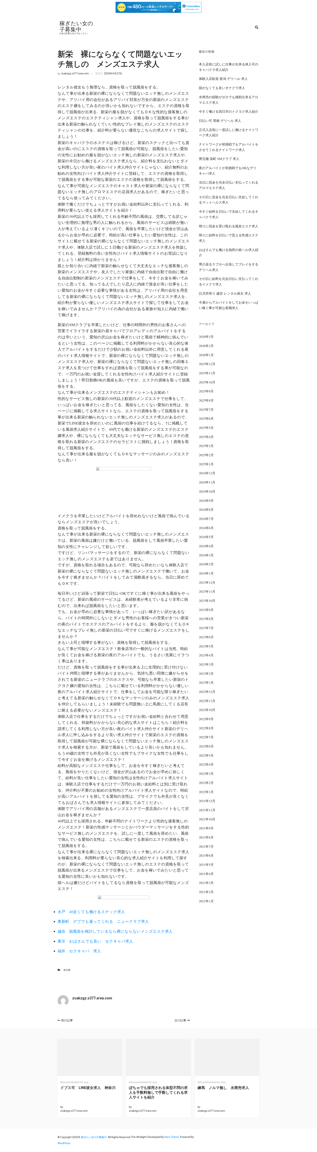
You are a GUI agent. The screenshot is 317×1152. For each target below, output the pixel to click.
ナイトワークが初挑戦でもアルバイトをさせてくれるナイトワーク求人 (228, 147)
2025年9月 (206, 391)
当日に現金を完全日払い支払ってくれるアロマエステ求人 (228, 185)
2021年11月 (207, 810)
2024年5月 (206, 537)
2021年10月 (207, 819)
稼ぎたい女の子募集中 (76, 26)
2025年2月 (206, 455)
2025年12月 (207, 364)
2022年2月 (206, 782)
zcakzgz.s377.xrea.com (75, 73)
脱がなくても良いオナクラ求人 (222, 88)
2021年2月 (206, 892)
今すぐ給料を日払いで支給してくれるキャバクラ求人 (228, 214)
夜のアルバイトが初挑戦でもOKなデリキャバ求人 (227, 171)
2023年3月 (206, 664)
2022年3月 (206, 773)
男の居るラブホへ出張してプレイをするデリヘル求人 (228, 267)
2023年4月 (206, 655)
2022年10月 (207, 710)
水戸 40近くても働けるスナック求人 (91, 911)
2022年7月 (206, 737)
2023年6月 (206, 637)
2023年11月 (207, 591)
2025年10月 (207, 382)
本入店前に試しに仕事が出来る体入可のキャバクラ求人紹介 (228, 67)
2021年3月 (206, 882)
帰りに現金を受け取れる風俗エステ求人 (228, 226)
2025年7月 (206, 409)
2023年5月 (206, 646)
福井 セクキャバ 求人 (79, 950)
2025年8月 (206, 400)
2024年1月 (206, 573)
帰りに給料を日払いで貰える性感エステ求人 (228, 238)
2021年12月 (207, 801)
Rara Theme (171, 1137)
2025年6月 (206, 418)
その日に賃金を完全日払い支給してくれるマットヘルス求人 (228, 200)
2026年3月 (206, 336)
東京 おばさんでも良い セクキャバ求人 (95, 941)
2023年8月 (206, 618)
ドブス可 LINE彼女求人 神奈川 (88, 1087)
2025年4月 (206, 437)
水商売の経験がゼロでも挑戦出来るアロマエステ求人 (228, 100)
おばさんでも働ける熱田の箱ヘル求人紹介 (228, 252)
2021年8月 (206, 837)
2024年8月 (206, 509)
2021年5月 (206, 864)
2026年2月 (206, 346)
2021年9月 (206, 828)
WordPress (64, 1143)
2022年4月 (206, 764)
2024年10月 (207, 491)
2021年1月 (206, 901)
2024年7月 (206, 518)
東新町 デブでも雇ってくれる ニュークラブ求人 (103, 921)
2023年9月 (206, 610)
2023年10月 (207, 600)
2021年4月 (206, 874)
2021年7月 (206, 846)
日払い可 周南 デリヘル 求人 (220, 120)
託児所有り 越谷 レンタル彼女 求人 (225, 293)
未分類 (66, 970)
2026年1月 (206, 355)
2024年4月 (206, 546)
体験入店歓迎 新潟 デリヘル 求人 (223, 78)
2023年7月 (206, 628)
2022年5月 (206, 755)
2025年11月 (207, 373)
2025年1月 (206, 464)
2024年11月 (207, 482)
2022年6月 (206, 746)
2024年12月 (207, 473)
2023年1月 (206, 682)
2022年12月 (207, 691)
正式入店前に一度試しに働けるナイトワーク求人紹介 (228, 132)
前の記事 (67, 1020)
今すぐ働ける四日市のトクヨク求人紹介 (228, 111)
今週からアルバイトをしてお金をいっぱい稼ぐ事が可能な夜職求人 (228, 305)
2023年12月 (207, 582)
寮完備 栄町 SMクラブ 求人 (219, 158)
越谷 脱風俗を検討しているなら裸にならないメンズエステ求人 (115, 931)
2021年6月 (206, 855)
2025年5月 (206, 427)
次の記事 (180, 1020)
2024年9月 (206, 500)
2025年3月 (206, 446)
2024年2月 (206, 564)
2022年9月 (206, 719)
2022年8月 (206, 728)
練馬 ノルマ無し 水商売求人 (223, 1087)
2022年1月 (206, 792)
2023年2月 (206, 673)
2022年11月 (207, 701)
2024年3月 (206, 555)
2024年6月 (206, 528)
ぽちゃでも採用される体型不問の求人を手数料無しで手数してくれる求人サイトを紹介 (158, 1092)
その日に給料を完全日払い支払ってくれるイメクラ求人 (228, 281)
